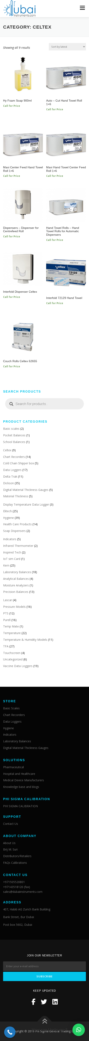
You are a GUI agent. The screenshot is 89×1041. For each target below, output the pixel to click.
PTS (5, 613)
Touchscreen (11, 653)
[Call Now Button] (10, 1032)
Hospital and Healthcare (19, 774)
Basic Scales (11, 708)
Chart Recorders (14, 457)
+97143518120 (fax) (16, 887)
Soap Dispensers (14, 531)
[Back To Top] (44, 1021)
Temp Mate (11, 626)
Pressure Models (14, 607)
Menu (82, 8)
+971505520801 (14, 882)
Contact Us (10, 824)
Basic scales (11, 429)
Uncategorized (13, 659)
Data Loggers (12, 470)
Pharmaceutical (13, 767)
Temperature (12, 633)
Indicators (9, 539)
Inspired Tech (12, 552)
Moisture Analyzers (16, 585)
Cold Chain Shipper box (18, 463)
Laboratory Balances (17, 572)
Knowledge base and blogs (21, 787)
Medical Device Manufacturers (23, 780)
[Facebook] (33, 1001)
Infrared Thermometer (18, 546)
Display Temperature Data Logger (26, 504)
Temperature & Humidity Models (25, 640)
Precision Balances (15, 592)
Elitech (7, 511)
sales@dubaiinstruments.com (22, 892)
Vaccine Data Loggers (17, 666)
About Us (9, 843)
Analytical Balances (16, 579)
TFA (5, 646)
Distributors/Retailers (17, 856)
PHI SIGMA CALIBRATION (20, 806)
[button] (78, 1030)
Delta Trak (10, 476)
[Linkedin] (55, 1001)
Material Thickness (15, 496)
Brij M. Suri (10, 849)
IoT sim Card (11, 559)
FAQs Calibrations (15, 863)
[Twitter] (44, 1001)
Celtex (7, 450)
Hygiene (8, 518)
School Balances (14, 442)
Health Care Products (17, 524)
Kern (6, 565)
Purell (7, 620)
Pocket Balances (14, 435)
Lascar (7, 600)
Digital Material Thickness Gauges (25, 490)
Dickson (8, 483)
